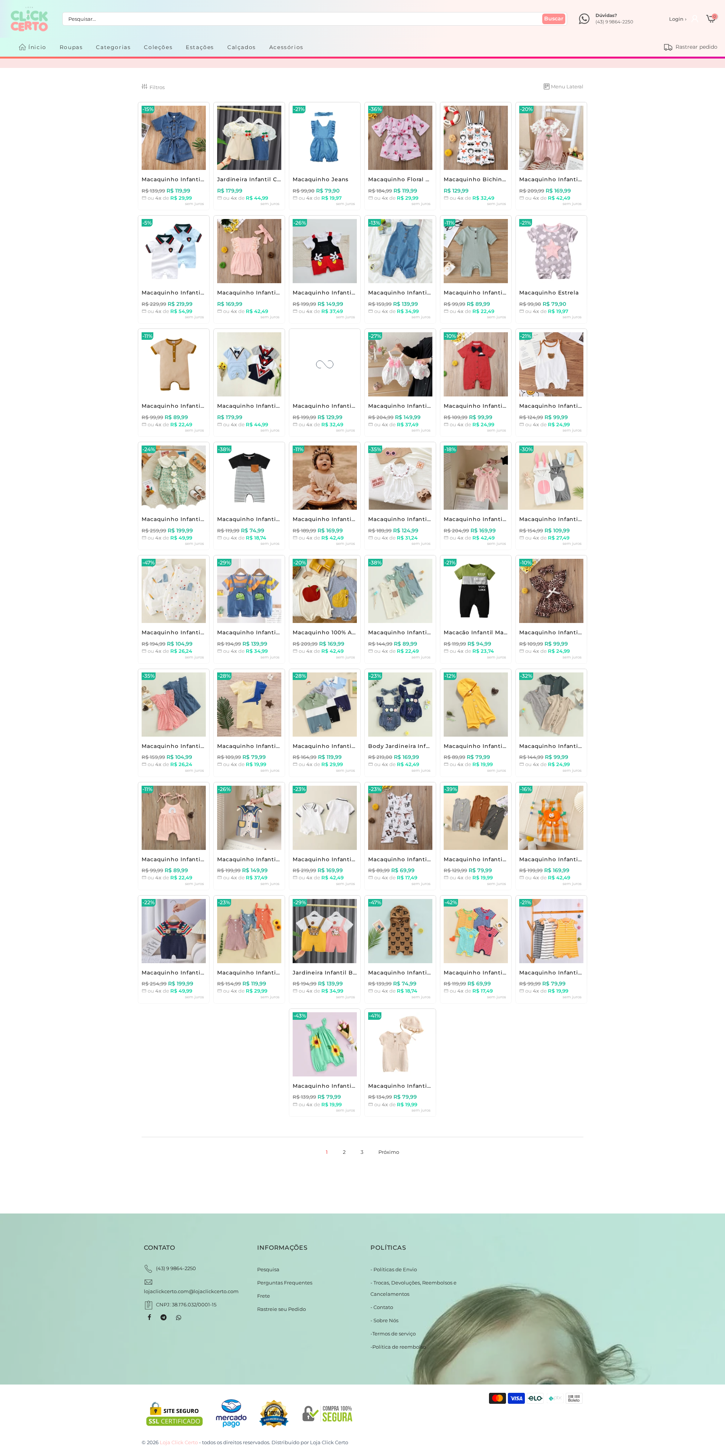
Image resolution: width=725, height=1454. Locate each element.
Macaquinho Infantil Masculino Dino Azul (279, 746)
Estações (200, 47)
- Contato (381, 1307)
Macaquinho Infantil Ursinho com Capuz (429, 973)
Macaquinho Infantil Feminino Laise (196, 746)
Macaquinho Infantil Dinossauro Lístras (276, 632)
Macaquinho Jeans (321, 179)
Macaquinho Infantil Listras (560, 973)
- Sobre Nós (384, 1320)
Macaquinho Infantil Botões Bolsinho (575, 746)
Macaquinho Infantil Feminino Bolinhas (202, 859)
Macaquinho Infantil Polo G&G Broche (199, 293)
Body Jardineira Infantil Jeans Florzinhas (430, 746)
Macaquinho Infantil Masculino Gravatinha (281, 406)
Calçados (241, 47)
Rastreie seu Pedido (281, 1309)
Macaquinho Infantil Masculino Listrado (276, 519)
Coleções (158, 47)
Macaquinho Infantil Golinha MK (341, 859)
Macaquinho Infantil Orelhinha (188, 632)
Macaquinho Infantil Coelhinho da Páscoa (582, 519)
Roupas (71, 47)
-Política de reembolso (398, 1347)
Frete (263, 1296)
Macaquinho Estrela (549, 293)
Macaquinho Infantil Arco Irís (185, 973)
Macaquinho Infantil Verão (181, 406)
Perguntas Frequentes (284, 1283)
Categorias (113, 47)
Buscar (553, 18)
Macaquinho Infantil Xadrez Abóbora (574, 859)
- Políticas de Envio (393, 1269)
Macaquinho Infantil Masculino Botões (502, 746)
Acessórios (286, 47)
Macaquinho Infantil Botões (486, 293)
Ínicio (37, 47)
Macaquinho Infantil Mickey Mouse (345, 293)
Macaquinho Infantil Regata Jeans (419, 293)
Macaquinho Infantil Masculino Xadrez (350, 406)
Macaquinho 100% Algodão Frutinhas (348, 632)
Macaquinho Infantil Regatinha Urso (574, 406)
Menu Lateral (567, 86)
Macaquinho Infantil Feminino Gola (421, 519)
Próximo (388, 1152)
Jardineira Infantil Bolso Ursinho (342, 973)
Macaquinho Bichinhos (478, 179)
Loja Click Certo (329, 1442)
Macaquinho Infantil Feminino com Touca (431, 1086)
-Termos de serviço (393, 1334)
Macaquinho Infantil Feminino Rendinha (354, 519)
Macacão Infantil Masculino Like (492, 632)
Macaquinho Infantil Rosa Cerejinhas (499, 519)
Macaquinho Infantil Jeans (182, 179)
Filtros (157, 87)
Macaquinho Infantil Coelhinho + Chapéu (430, 406)
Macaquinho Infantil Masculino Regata (502, 859)
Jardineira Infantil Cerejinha (259, 179)
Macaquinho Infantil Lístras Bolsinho (272, 859)
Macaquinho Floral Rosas (405, 179)
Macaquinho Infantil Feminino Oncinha (579, 632)
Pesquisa (268, 1269)
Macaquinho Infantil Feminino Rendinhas (280, 293)
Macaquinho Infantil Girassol (336, 1086)
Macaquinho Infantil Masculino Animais (427, 859)
